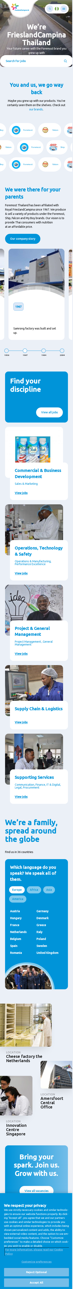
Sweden (40, 958)
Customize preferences (35, 1261)
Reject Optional (35, 1272)
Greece (40, 937)
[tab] (17, 901)
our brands (34, 109)
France (14, 937)
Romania (16, 964)
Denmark (41, 930)
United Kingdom (46, 964)
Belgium (15, 951)
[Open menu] (60, 8)
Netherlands (18, 944)
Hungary (15, 930)
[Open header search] (46, 8)
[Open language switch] (54, 9)
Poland (40, 951)
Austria (15, 923)
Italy (38, 944)
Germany (41, 923)
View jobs (21, 499)
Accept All (35, 1282)
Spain (13, 958)
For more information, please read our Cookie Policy (34, 1251)
